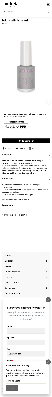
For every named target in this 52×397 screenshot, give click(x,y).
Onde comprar (26, 141)
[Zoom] (48, 101)
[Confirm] (12, 388)
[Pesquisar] (48, 11)
